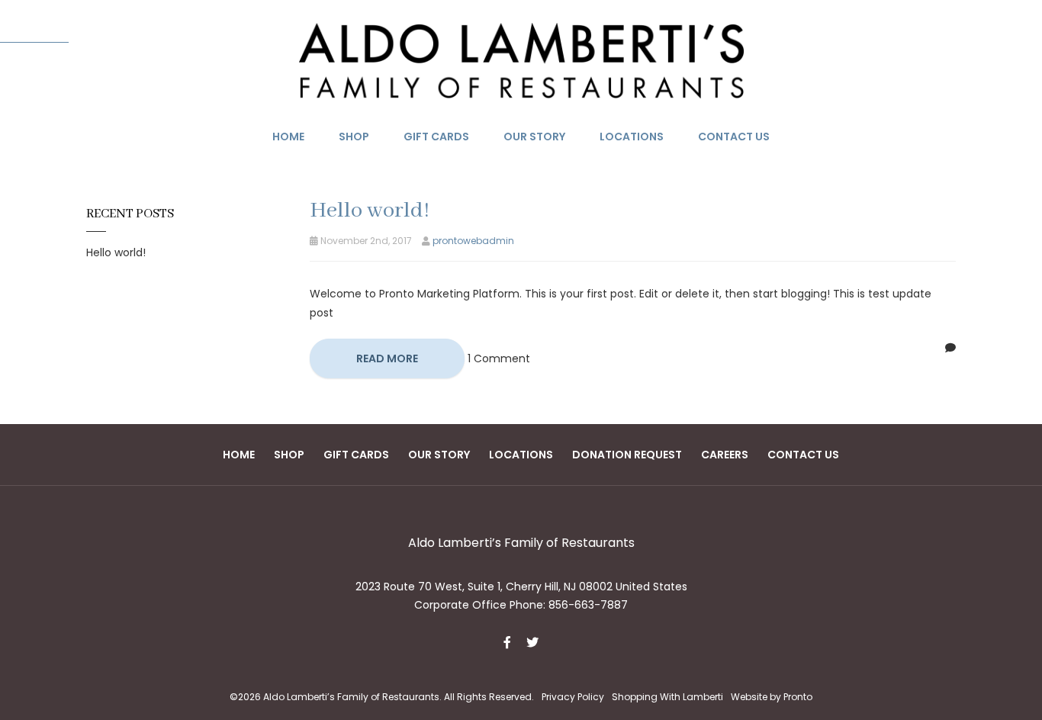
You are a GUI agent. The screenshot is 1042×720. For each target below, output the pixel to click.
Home (288, 136)
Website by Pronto (771, 696)
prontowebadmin (473, 240)
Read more (387, 358)
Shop (354, 136)
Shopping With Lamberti (667, 696)
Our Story (534, 136)
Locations (632, 136)
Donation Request (627, 454)
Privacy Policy (573, 696)
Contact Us (734, 136)
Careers (724, 454)
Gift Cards (436, 136)
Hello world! (116, 252)
